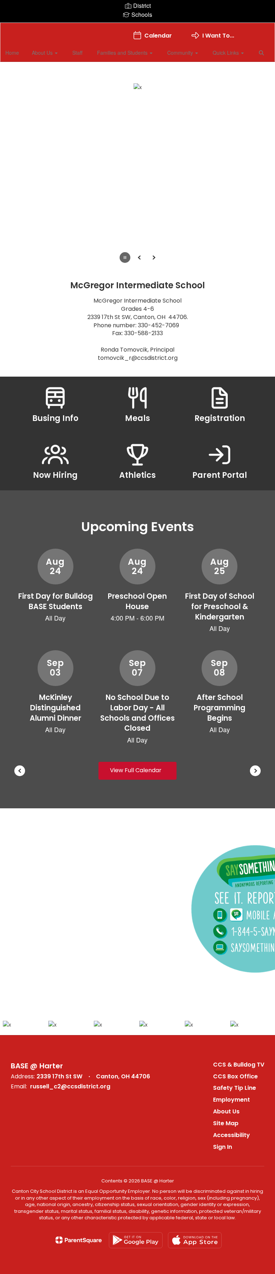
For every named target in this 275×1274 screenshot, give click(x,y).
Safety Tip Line (234, 1088)
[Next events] (255, 770)
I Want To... (218, 35)
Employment (231, 1100)
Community (180, 52)
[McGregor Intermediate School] (137, 27)
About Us (43, 52)
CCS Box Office (235, 1076)
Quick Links (226, 52)
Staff (77, 52)
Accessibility (231, 1135)
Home (12, 52)
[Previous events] (19, 770)
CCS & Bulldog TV (238, 1064)
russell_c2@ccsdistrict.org (70, 1086)
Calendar (158, 35)
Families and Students (123, 52)
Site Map (225, 1123)
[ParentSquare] (78, 1240)
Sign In (222, 1147)
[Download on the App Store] (195, 1240)
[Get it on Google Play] (136, 1240)
